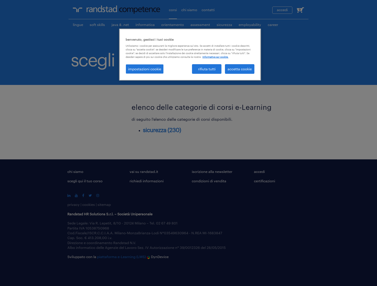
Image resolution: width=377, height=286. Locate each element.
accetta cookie (240, 69)
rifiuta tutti (207, 69)
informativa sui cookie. (215, 56)
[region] (190, 55)
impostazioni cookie (144, 69)
